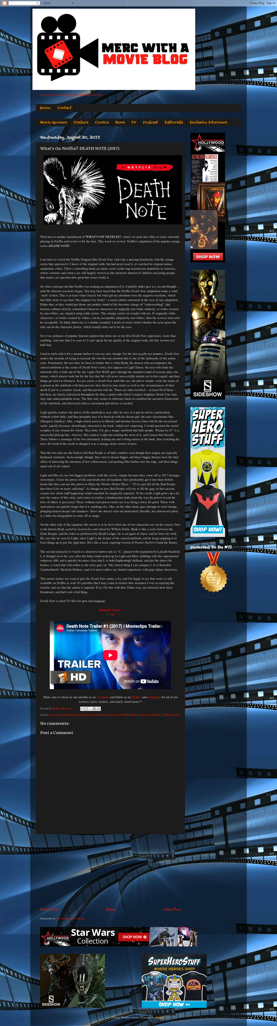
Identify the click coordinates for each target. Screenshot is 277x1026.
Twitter (136, 697)
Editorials (174, 122)
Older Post (172, 909)
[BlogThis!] (86, 709)
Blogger (160, 1017)
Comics (102, 122)
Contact (64, 108)
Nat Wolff (122, 715)
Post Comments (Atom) (70, 918)
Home (45, 108)
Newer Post (49, 909)
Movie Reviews (53, 122)
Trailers (81, 122)
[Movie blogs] (213, 598)
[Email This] (82, 709)
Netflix (133, 715)
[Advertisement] (110, 870)
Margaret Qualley (84, 715)
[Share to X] (90, 709)
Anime (54, 715)
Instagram (154, 697)
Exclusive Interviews (208, 122)
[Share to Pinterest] (99, 709)
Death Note (66, 715)
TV (133, 122)
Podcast (150, 122)
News (120, 122)
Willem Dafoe (171, 715)
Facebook (103, 697)
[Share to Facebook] (94, 709)
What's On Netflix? (150, 715)
